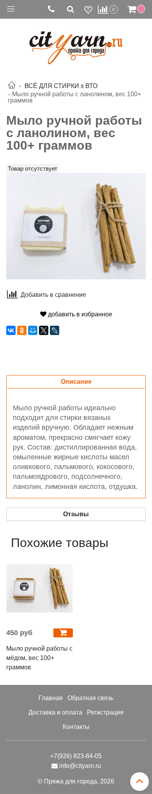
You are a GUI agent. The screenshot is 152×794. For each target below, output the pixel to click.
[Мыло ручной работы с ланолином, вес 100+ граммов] (76, 225)
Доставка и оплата (55, 712)
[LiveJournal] (54, 330)
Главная (51, 698)
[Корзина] (137, 9)
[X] (43, 330)
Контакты (76, 726)
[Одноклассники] (22, 330)
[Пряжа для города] (76, 43)
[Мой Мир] (32, 330)
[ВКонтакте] (11, 330)
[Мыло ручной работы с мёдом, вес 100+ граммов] (39, 588)
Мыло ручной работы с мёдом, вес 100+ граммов (39, 657)
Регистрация (105, 712)
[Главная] (12, 86)
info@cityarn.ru (80, 765)
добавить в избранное (79, 314)
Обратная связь (90, 698)
